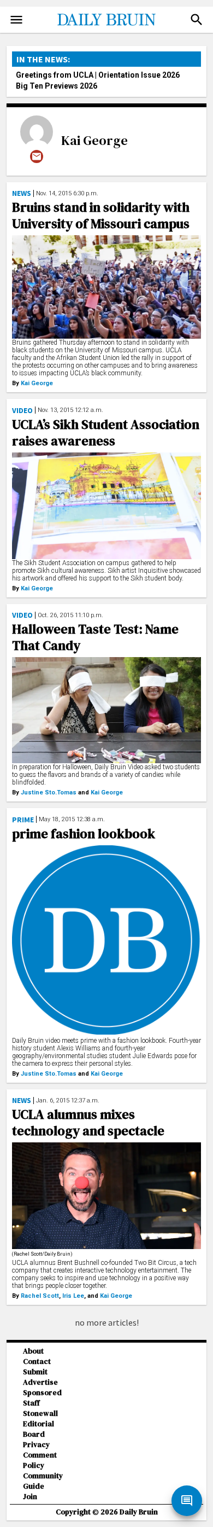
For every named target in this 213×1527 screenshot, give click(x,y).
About (33, 1351)
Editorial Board (38, 1429)
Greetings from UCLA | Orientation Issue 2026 (98, 75)
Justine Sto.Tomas (48, 792)
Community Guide (43, 1481)
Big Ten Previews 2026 (56, 86)
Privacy (36, 1444)
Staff (31, 1403)
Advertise (40, 1382)
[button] (196, 20)
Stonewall (40, 1413)
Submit (35, 1372)
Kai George (94, 140)
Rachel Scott (40, 1295)
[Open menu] (16, 20)
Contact (37, 1361)
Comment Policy (40, 1460)
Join (30, 1496)
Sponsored (42, 1392)
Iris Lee (73, 1295)
